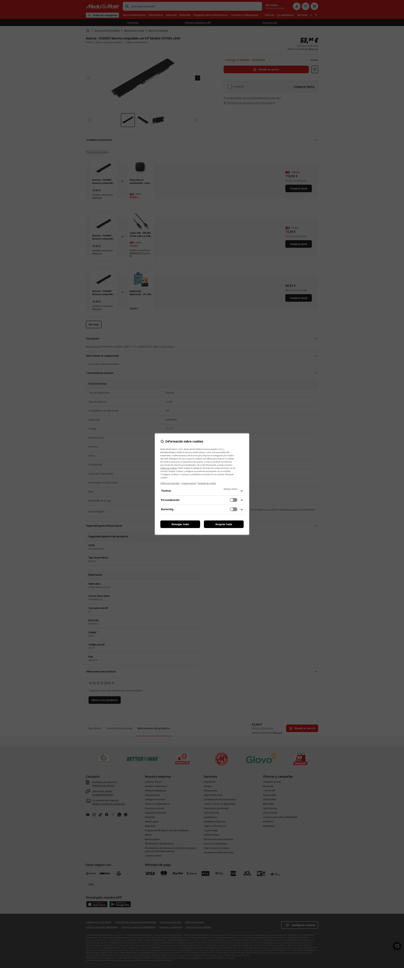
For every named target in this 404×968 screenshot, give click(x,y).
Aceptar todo (223, 524)
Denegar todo (180, 524)
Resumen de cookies (207, 483)
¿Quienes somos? (188, 483)
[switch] (233, 500)
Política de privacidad (169, 483)
